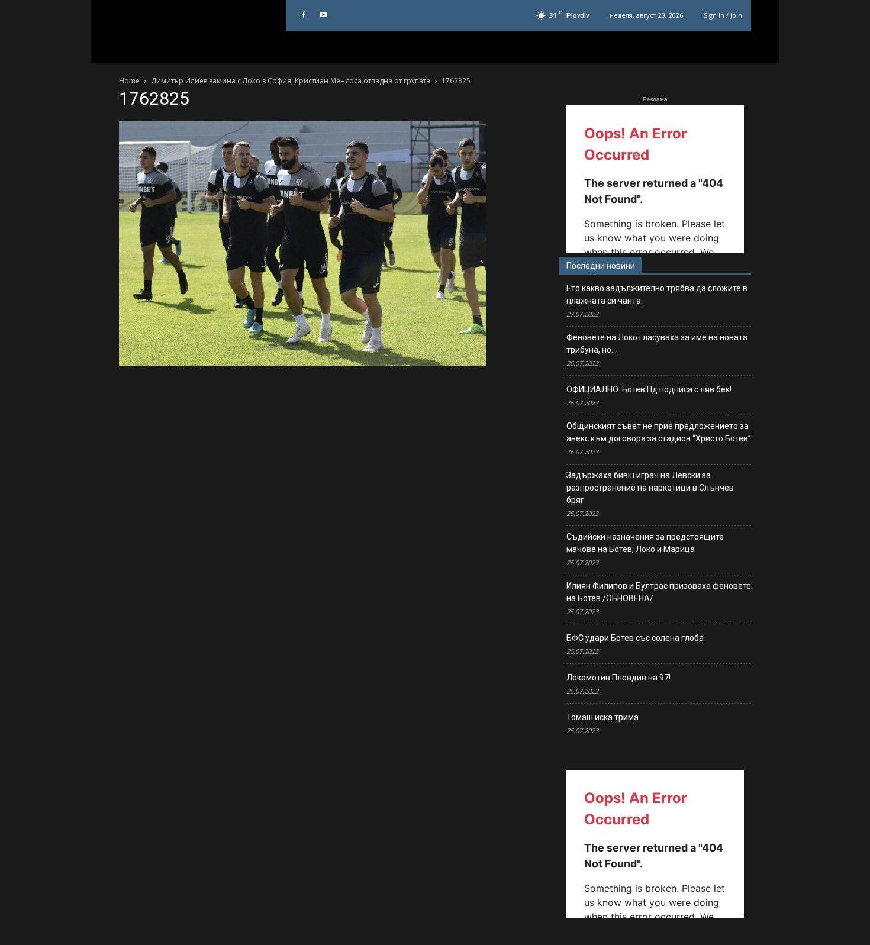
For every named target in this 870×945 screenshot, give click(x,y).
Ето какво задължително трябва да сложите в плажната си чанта (656, 294)
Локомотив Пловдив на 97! (618, 677)
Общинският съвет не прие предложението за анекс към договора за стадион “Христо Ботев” (658, 432)
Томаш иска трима (602, 717)
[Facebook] (303, 15)
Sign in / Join (723, 15)
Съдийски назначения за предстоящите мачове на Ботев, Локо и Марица (645, 543)
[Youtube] (323, 15)
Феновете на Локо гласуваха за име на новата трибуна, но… (656, 343)
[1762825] (302, 362)
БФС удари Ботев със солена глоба (635, 638)
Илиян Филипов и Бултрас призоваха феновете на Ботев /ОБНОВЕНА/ (658, 592)
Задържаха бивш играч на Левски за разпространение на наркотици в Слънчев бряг (650, 487)
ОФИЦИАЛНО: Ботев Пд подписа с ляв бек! (649, 389)
